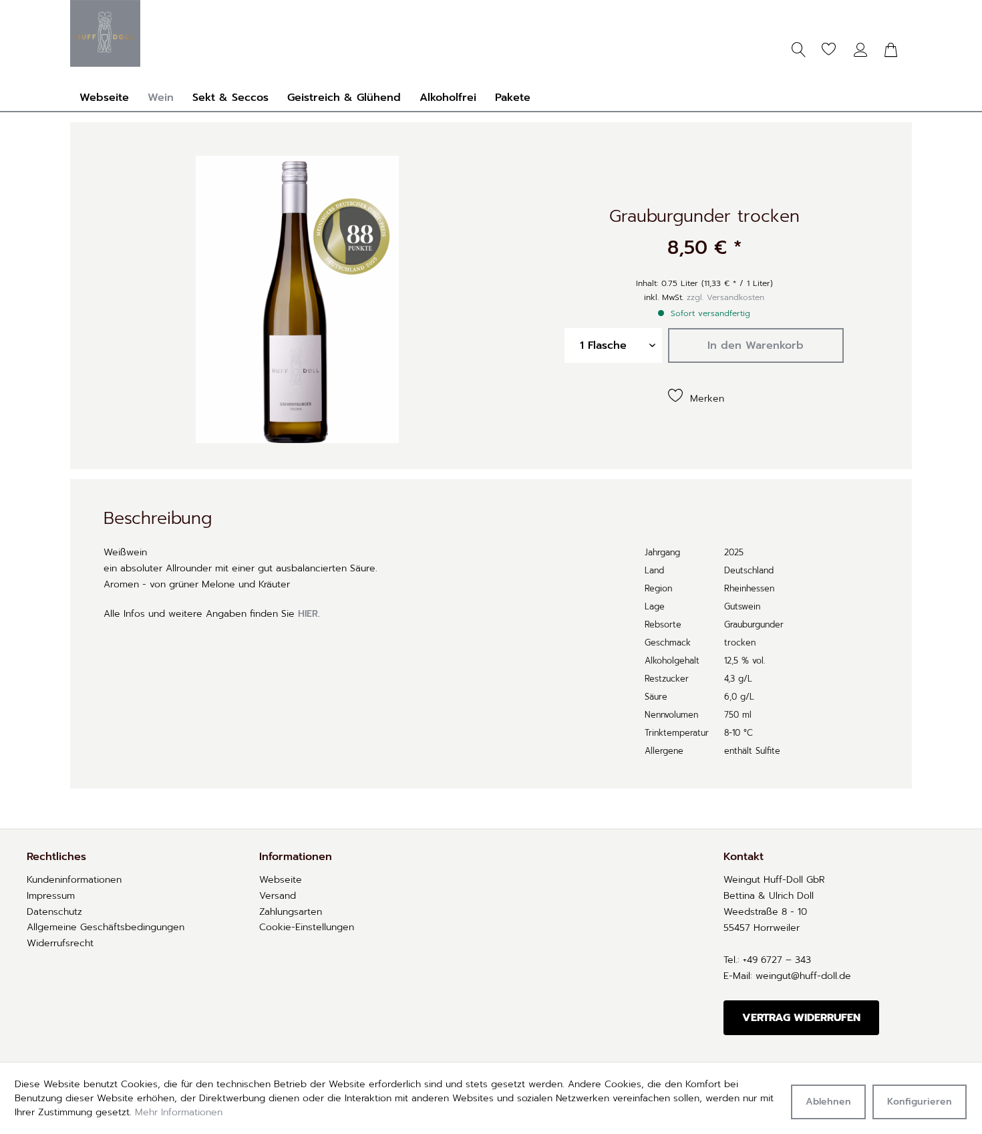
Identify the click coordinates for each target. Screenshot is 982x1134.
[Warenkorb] (891, 50)
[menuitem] (828, 50)
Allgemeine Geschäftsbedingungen (105, 927)
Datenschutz (54, 912)
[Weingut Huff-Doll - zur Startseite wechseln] (105, 33)
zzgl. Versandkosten (725, 297)
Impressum (51, 896)
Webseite (280, 880)
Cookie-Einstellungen (306, 927)
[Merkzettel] (821, 50)
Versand (277, 896)
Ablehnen (828, 1102)
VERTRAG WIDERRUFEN (801, 1018)
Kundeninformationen (74, 880)
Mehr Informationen (178, 1112)
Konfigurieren (919, 1102)
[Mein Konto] (861, 50)
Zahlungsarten (290, 912)
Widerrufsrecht (60, 943)
